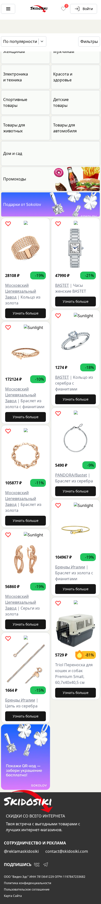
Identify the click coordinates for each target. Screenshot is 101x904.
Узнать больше (25, 313)
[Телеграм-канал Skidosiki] (46, 864)
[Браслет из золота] (25, 455)
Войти (88, 8)
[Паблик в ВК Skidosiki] (37, 864)
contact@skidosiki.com (66, 851)
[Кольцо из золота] (25, 248)
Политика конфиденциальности (27, 883)
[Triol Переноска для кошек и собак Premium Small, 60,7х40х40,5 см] (75, 627)
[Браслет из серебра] (75, 438)
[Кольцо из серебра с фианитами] (75, 340)
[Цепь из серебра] (25, 663)
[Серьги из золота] (25, 559)
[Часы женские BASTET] (75, 248)
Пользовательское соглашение (27, 889)
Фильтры (89, 41)
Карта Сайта (13, 896)
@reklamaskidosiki (21, 851)
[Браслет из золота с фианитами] (25, 352)
